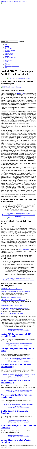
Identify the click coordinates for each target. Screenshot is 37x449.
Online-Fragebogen (24, 249)
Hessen (7, 56)
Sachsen (7, 47)
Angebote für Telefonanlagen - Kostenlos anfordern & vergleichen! (18, 359)
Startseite (3, 1)
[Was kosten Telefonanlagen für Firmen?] (18, 78)
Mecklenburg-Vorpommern (12, 66)
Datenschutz (17, 1)
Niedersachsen (9, 54)
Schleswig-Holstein (10, 50)
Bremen (7, 63)
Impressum (10, 1)
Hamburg (7, 64)
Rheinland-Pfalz (9, 49)
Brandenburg (8, 60)
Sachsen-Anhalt (9, 53)
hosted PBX (20, 93)
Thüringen (7, 51)
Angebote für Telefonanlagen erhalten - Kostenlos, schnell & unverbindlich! (18, 215)
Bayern (6, 59)
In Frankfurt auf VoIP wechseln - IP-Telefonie (13, 300)
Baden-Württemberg (10, 57)
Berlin (6, 61)
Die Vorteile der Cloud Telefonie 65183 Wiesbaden (14, 308)
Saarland (7, 46)
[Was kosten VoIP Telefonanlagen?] (18, 330)
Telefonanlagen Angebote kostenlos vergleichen (19, 343)
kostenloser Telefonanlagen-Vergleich (18, 329)
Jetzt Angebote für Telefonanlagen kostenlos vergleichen (18, 280)
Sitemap (24, 1)
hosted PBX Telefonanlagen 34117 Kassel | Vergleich (15, 291)
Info (6, 67)
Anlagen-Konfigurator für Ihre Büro (18, 420)
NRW (6, 44)
